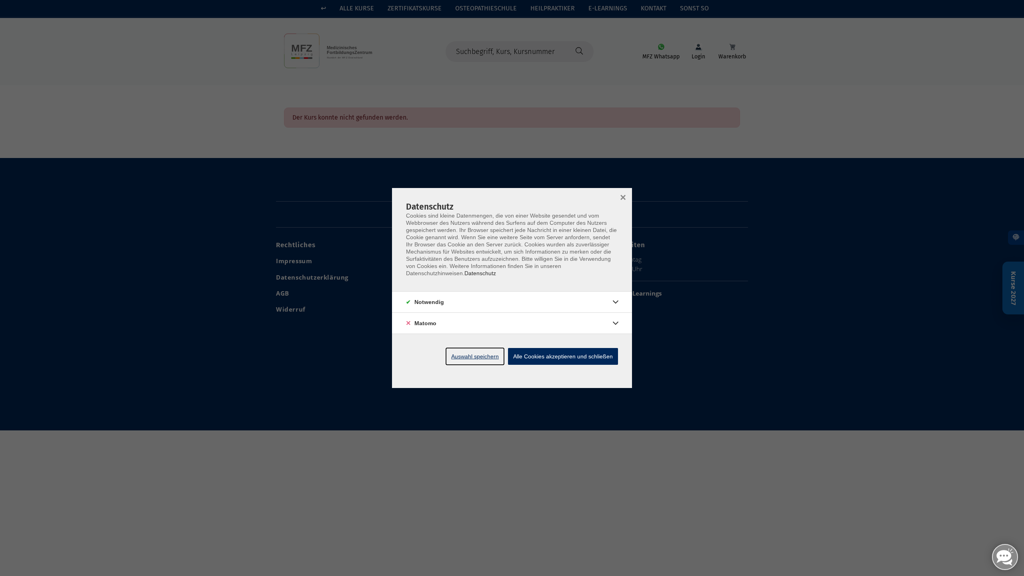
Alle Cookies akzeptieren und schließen (563, 356)
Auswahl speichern (475, 356)
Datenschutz (480, 273)
